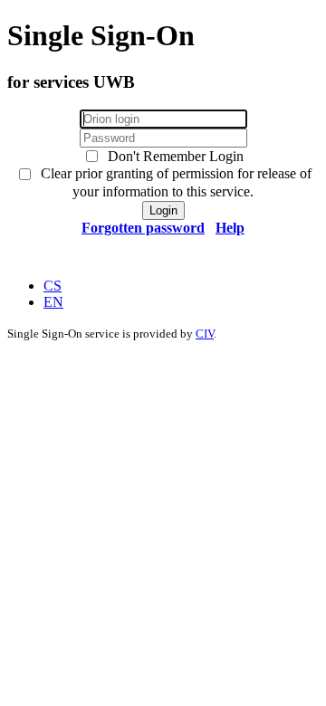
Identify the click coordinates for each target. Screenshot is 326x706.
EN (53, 302)
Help (230, 227)
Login (163, 210)
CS (52, 285)
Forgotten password (143, 227)
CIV (205, 333)
